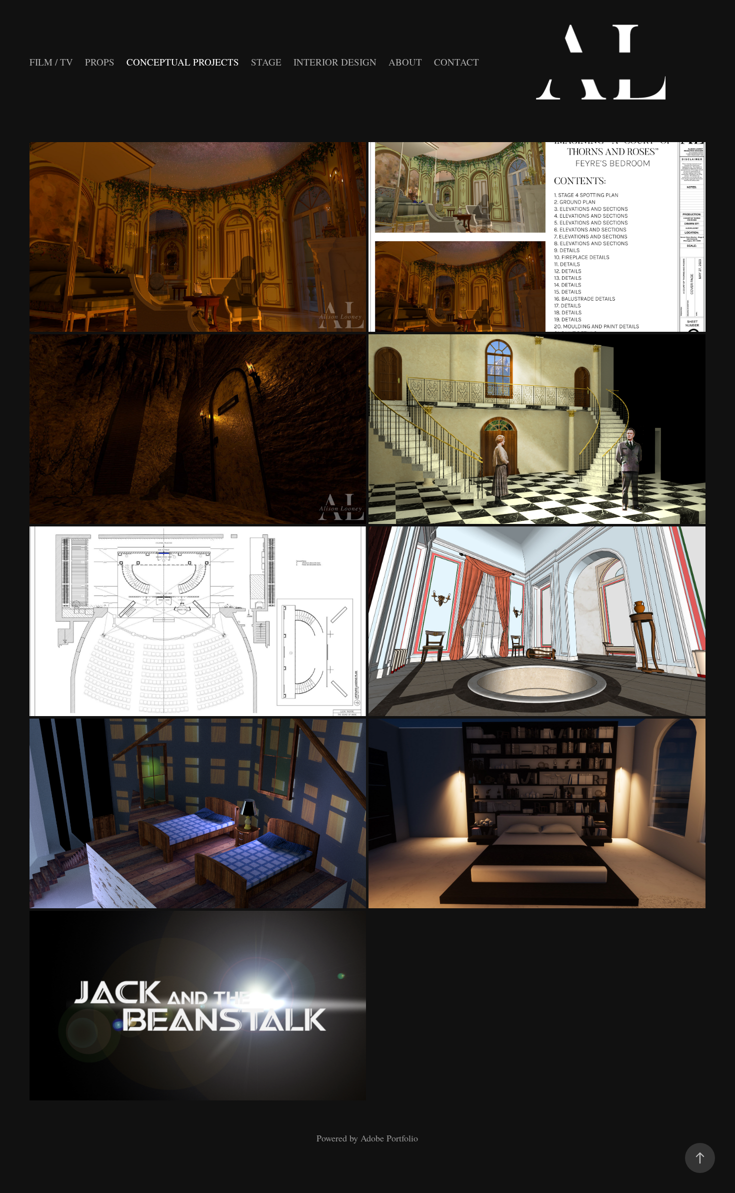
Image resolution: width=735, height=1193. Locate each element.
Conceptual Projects (182, 62)
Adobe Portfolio (389, 1138)
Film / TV (51, 62)
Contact (456, 62)
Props (99, 62)
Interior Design (335, 62)
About (405, 62)
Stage (266, 62)
